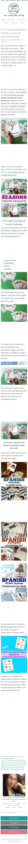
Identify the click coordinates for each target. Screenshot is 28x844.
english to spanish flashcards (17, 762)
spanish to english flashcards (17, 769)
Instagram (20, 807)
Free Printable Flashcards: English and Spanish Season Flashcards (13, 33)
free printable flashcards (15, 95)
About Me (5, 803)
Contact (11, 803)
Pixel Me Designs (16, 841)
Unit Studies (14, 827)
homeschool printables (16, 764)
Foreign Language (11, 756)
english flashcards (5, 762)
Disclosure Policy (13, 236)
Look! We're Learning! (14, 10)
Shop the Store (14, 832)
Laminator (7, 268)
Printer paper (8, 263)
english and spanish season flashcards (16, 760)
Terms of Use (18, 803)
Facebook (7, 807)
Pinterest (14, 807)
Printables (14, 823)
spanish (8, 767)
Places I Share (16, 805)
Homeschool (14, 818)
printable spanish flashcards (13, 765)
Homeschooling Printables (7, 758)
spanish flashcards (15, 767)
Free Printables (20, 756)
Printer (6, 260)
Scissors (7, 266)
